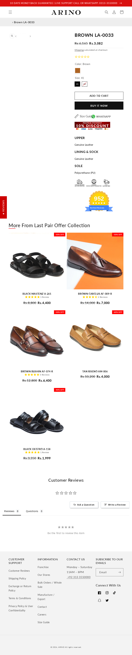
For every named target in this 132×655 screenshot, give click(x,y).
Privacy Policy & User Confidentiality (21, 608)
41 (77, 83)
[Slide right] (30, 36)
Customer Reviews (19, 570)
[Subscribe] (119, 572)
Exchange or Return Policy (20, 588)
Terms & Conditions (20, 598)
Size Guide (86, 116)
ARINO (61, 647)
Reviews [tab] (9, 511)
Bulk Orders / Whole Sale (50, 584)
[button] (10, 12)
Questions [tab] (32, 511)
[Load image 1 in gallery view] (20, 33)
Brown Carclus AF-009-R (95, 293)
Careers (42, 614)
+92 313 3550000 (79, 577)
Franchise (43, 567)
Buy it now (99, 105)
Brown (78, 71)
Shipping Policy (17, 578)
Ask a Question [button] (86, 504)
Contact (42, 606)
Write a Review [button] (117, 504)
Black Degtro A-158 (37, 449)
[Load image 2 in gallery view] (22, 33)
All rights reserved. (73, 647)
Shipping (79, 50)
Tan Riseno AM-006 (95, 371)
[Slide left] (16, 36)
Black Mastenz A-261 (37, 293)
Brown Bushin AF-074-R (37, 371)
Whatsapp (103, 116)
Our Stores (44, 574)
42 (84, 83)
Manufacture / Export (46, 597)
